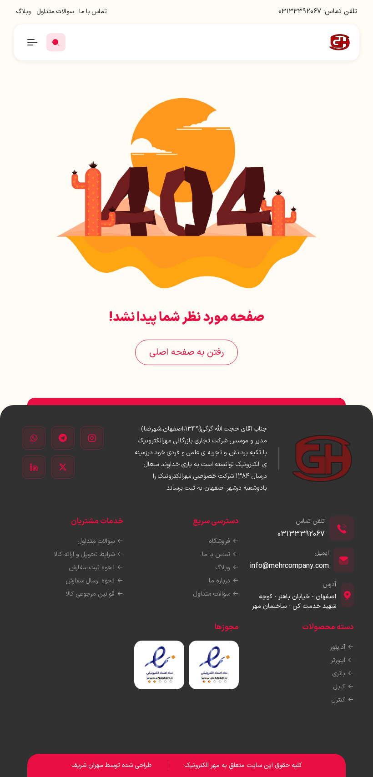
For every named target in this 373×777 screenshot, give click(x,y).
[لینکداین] (34, 467)
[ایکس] (63, 467)
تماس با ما (93, 11)
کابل (339, 687)
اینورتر (338, 660)
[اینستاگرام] (92, 438)
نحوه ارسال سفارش (90, 581)
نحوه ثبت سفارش (92, 567)
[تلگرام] (63, 438)
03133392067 (299, 11)
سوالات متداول (55, 11)
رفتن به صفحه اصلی (186, 352)
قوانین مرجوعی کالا (90, 594)
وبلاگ (23, 11)
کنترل (338, 700)
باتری (339, 673)
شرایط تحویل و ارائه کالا (84, 554)
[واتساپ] (34, 438)
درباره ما (219, 581)
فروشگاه (219, 541)
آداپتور (337, 647)
